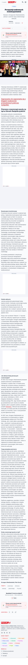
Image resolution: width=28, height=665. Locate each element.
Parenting (20, 640)
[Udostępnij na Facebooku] (9, 612)
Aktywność (13, 638)
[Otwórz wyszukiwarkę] (23, 2)
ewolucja (4, 588)
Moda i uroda (6, 640)
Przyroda (19, 588)
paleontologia (11, 588)
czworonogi (10, 585)
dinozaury (8, 406)
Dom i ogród (21, 638)
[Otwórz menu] (25, 2)
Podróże (5, 643)
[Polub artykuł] (22, 23)
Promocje (18, 643)
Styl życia (5, 645)
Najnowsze (5, 638)
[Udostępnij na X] (12, 612)
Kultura (11, 643)
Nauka (17, 645)
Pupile (11, 645)
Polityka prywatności (8, 651)
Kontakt (5, 655)
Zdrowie (13, 640)
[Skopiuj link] (15, 612)
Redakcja (11, 21)
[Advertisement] (14, 176)
